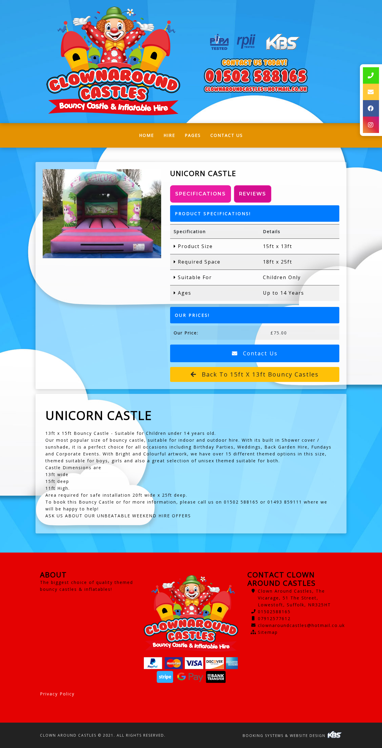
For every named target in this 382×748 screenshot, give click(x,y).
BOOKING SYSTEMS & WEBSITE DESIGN (285, 735)
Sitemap (268, 632)
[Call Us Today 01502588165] (256, 76)
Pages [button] (193, 135)
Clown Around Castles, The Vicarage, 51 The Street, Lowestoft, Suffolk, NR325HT (294, 598)
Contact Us (226, 135)
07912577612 (274, 618)
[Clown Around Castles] (113, 61)
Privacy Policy (57, 694)
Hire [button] (169, 135)
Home (149, 136)
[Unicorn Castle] (102, 213)
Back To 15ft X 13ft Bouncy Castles (259, 374)
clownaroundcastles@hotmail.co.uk (301, 625)
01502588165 (274, 611)
